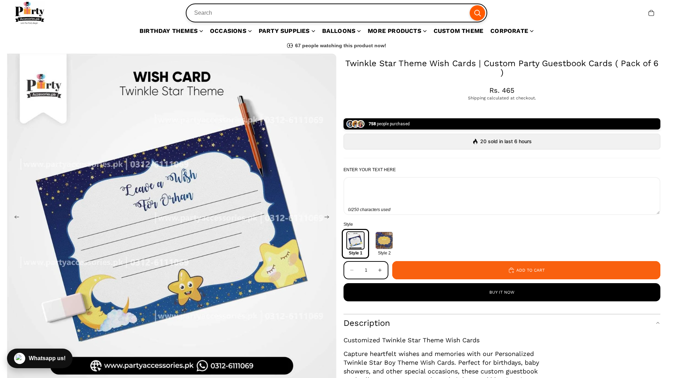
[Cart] (651, 13)
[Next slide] (328, 218)
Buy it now (502, 292)
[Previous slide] (14, 218)
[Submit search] (477, 13)
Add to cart (530, 270)
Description (367, 323)
